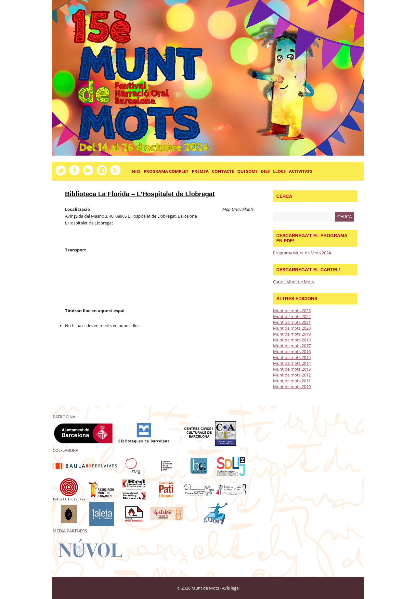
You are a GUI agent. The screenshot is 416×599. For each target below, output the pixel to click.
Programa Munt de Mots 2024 (302, 253)
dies (264, 173)
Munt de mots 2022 (292, 316)
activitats (299, 173)
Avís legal (231, 588)
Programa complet (166, 171)
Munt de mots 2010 (292, 386)
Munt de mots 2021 (292, 322)
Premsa (200, 171)
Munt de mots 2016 (292, 351)
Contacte (223, 171)
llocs (278, 173)
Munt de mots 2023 (292, 310)
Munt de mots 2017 (292, 346)
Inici (135, 171)
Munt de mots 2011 (292, 381)
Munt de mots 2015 (292, 357)
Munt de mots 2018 (292, 340)
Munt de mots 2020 (292, 328)
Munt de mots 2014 (292, 363)
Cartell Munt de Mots (293, 282)
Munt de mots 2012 (292, 375)
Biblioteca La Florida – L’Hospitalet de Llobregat (140, 194)
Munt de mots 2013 (292, 369)
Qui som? (247, 171)
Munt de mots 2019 (292, 334)
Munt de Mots (205, 588)
